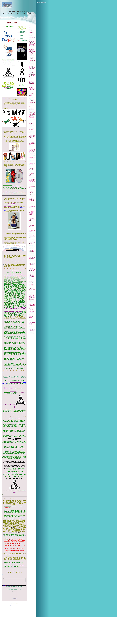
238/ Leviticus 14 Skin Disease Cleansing (32, 209)
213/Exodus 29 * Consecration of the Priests (31, 105)
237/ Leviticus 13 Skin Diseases (32, 207)
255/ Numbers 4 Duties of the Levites (32, 266)
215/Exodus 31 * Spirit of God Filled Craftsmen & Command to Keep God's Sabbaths (32, 127)
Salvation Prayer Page (32, 37)
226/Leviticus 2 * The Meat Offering (32, 166)
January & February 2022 (32, 314)
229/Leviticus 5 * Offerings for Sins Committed (31, 174)
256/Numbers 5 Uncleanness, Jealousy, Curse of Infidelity (32, 269)
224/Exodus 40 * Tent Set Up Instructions (32, 161)
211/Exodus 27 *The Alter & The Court (32, 100)
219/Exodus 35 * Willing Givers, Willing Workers (32, 143)
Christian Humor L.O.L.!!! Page (31, 39)
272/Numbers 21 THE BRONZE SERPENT (32, 330)
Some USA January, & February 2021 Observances (32, 260)
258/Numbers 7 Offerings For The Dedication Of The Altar (31, 276)
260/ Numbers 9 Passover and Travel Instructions (31, 285)
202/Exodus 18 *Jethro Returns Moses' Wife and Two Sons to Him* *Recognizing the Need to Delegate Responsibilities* (32, 62)
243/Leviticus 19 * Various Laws (31, 226)
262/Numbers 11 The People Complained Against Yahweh (32, 293)
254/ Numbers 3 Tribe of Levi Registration (32, 264)
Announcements (31, 32)
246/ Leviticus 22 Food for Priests (32, 233)
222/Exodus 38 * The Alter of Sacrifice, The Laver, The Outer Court (32, 154)
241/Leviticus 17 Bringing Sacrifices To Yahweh (32, 219)
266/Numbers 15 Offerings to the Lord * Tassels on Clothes (32, 308)
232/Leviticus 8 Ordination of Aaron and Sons (32, 184)
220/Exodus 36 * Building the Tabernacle (31, 146)
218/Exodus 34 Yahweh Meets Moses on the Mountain (32, 140)
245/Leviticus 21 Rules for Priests (32, 231)
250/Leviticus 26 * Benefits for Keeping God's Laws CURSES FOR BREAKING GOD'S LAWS (32, 247)
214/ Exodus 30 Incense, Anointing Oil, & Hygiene (31, 109)
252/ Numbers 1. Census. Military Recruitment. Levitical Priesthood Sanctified (32, 254)
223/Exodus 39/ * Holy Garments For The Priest (32, 158)
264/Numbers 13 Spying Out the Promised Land (31, 301)
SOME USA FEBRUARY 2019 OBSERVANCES (31, 123)
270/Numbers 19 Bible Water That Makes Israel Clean (32, 323)
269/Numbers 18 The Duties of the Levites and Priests (32, 320)
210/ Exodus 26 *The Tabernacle (32, 98)
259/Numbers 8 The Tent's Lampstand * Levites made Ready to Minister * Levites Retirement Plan (32, 280)
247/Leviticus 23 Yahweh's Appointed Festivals (32, 236)
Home (30, 25)
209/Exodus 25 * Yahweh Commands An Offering (32, 94)
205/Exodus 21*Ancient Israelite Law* (32, 79)
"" (9, 205)
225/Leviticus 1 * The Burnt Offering (32, 164)
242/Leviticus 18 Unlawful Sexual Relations (31, 222)
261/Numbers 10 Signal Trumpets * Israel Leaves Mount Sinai (32, 289)
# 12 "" (8, 87)
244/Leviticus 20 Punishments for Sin (31, 228)
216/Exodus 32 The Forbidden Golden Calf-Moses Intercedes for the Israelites (32, 132)
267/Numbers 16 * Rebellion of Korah (31, 312)
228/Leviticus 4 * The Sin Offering (32, 171)
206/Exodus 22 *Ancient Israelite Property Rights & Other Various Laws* (32, 83)
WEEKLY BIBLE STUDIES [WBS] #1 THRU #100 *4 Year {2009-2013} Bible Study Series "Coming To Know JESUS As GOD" (32, 44)
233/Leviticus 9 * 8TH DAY (32, 187)
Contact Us (30, 30)
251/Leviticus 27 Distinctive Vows (31, 251)
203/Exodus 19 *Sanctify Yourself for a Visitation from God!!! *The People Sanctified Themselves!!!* (32, 68)
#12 (9, 204)
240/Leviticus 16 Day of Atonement (32, 216)
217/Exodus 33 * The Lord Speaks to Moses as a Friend (32, 136)
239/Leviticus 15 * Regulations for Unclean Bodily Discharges (31, 213)
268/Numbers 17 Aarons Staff (31, 317)
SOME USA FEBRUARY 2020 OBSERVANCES (31, 199)
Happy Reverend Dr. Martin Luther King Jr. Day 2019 (32, 119)
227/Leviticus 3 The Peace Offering (32, 169)
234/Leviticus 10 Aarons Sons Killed (31, 189)
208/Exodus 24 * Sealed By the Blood (32, 91)
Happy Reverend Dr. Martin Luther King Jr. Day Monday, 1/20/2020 (32, 195)
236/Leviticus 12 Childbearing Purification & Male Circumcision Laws (31, 203)
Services (30, 27)
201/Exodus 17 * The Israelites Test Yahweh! (32, 58)
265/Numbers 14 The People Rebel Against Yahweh (32, 305)
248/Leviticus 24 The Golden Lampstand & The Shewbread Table (32, 240)
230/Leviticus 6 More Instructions (32, 177)
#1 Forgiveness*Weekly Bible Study (32, 34)
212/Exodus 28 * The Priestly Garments (32, 103)
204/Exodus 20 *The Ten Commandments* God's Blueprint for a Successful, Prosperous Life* (32, 74)
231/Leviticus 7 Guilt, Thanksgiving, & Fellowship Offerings (32, 180)
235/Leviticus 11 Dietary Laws (31, 192)
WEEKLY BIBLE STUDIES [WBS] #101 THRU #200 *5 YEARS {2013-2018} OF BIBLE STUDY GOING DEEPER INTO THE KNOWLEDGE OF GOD (32, 52)
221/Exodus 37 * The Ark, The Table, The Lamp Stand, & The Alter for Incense (32, 151)
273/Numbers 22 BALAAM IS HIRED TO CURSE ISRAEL (32, 332)
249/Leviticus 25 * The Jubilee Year (32, 243)
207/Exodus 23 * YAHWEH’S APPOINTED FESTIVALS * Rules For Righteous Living (32, 87)
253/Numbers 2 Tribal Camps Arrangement (32, 258)
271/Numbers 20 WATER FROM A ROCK (31, 326)
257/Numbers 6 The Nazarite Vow (32, 272)
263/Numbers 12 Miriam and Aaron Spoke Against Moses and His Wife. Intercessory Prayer (32, 297)
